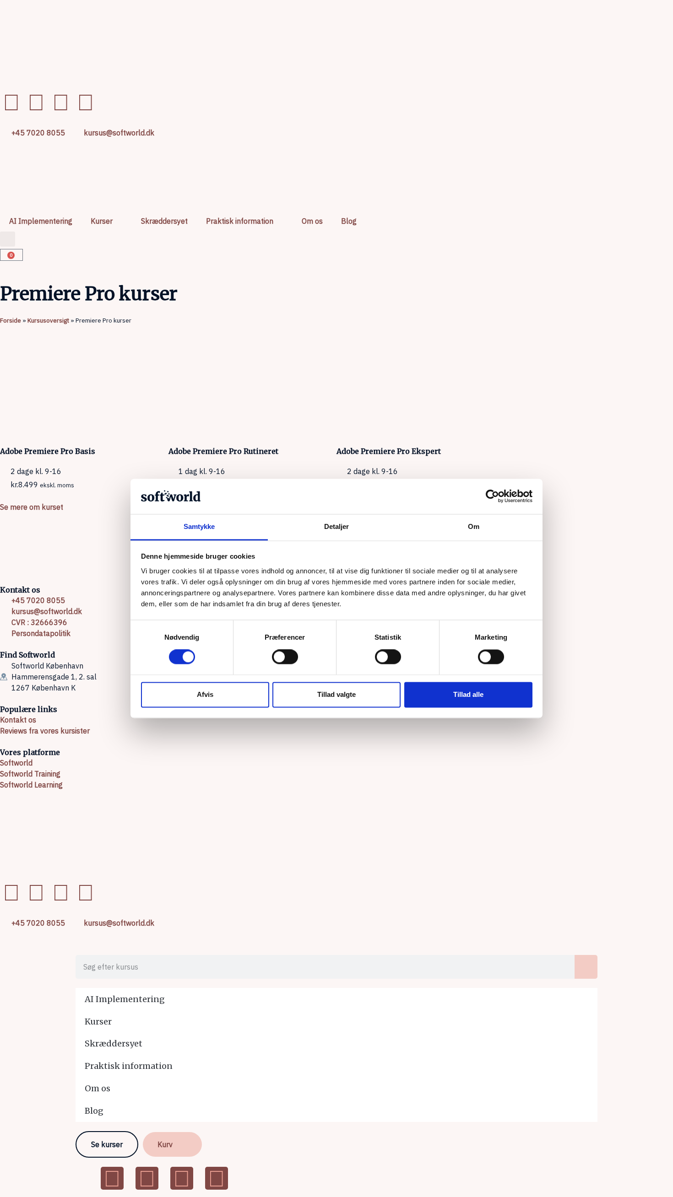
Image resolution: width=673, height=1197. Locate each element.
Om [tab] (473, 526)
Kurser (102, 221)
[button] (7, 239)
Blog (349, 221)
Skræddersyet (164, 221)
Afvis (205, 694)
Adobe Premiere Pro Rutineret (223, 451)
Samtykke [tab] (199, 526)
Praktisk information (239, 221)
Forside (10, 320)
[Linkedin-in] (36, 102)
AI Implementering (40, 221)
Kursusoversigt (48, 320)
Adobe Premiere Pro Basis (47, 451)
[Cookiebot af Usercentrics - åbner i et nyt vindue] (492, 496)
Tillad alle (468, 694)
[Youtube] (60, 102)
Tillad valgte (336, 694)
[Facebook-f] (11, 102)
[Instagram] (85, 102)
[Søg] (586, 967)
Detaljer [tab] (336, 526)
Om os (312, 221)
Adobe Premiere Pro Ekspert (388, 451)
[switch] (285, 657)
